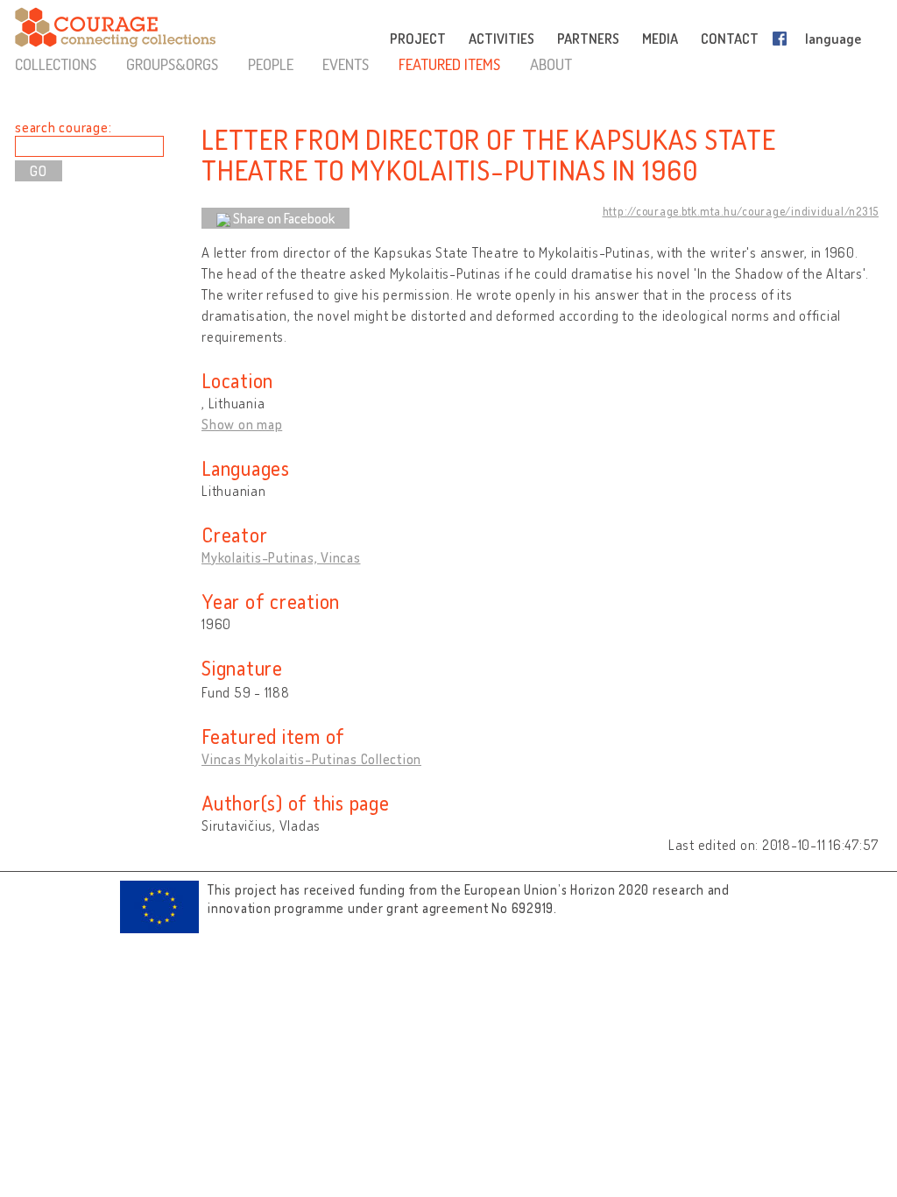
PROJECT (418, 39)
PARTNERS (588, 39)
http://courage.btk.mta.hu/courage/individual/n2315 (741, 211)
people (270, 64)
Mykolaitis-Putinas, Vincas (281, 557)
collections (55, 64)
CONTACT (730, 39)
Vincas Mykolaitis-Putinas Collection (311, 759)
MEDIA (660, 39)
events (345, 64)
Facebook (783, 39)
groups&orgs (172, 64)
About (551, 64)
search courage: (63, 127)
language (833, 39)
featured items (449, 64)
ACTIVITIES (501, 39)
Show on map (241, 424)
